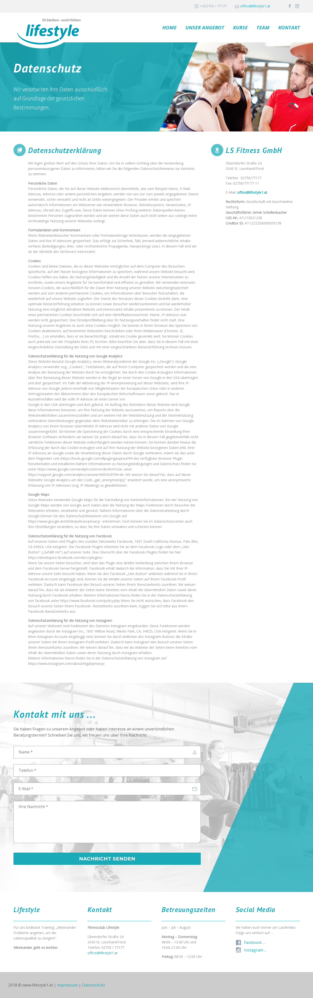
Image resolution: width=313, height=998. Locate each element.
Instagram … (255, 950)
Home (169, 27)
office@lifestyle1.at (255, 6)
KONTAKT (289, 27)
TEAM (263, 27)
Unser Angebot (204, 27)
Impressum (67, 985)
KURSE (240, 27)
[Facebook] (289, 6)
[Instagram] (297, 6)
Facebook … (254, 942)
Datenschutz (93, 985)
